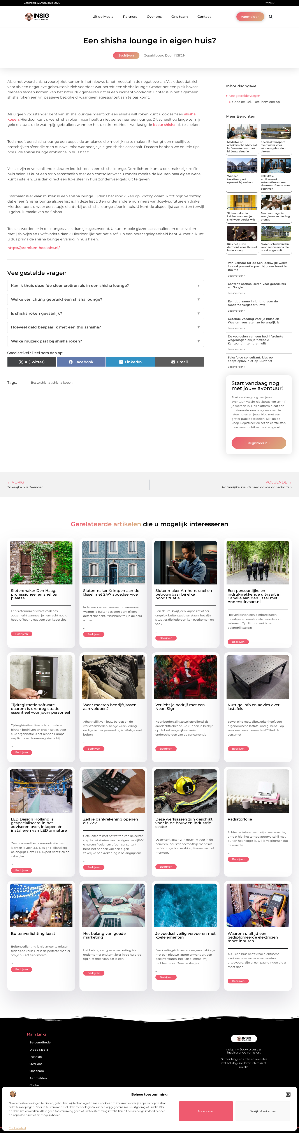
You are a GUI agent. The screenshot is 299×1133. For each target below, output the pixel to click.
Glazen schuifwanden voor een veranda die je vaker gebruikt (275, 247)
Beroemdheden (41, 1042)
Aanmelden (38, 1078)
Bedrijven (126, 55)
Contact (204, 16)
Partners (130, 16)
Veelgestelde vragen (244, 96)
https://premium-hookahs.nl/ (33, 248)
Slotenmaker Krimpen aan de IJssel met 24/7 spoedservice (111, 592)
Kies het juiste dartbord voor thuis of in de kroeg (242, 247)
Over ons (154, 16)
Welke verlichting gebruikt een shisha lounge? (106, 299)
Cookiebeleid (17, 1128)
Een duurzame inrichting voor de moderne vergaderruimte (253, 303)
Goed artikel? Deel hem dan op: (256, 102)
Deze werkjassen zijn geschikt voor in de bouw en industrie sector (184, 823)
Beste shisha (40, 383)
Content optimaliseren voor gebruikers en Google (257, 285)
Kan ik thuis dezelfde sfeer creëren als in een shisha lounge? (106, 285)
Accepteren (206, 1111)
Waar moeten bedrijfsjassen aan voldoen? (110, 707)
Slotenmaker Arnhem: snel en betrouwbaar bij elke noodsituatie (183, 594)
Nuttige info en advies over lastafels (254, 707)
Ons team (179, 16)
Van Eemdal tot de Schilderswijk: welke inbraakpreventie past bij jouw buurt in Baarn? (257, 266)
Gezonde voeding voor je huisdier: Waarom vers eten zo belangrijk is (253, 320)
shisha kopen (62, 383)
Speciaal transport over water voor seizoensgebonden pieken (273, 146)
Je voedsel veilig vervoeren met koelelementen (185, 935)
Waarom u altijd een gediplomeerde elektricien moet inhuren (253, 937)
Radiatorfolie (240, 819)
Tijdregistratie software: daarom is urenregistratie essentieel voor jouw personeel (40, 709)
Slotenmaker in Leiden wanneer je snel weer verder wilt (241, 216)
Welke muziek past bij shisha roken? (106, 341)
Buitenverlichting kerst (33, 933)
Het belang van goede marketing (104, 935)
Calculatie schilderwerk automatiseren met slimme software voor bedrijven (275, 182)
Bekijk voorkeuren (263, 1111)
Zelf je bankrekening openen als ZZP (110, 821)
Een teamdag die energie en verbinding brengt (275, 216)
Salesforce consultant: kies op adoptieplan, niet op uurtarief (250, 359)
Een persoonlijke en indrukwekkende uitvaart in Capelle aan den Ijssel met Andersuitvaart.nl (254, 596)
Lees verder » (236, 275)
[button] (288, 1094)
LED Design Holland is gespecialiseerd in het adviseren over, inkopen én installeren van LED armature (39, 825)
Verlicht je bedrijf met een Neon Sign (180, 707)
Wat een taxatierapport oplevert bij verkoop (240, 179)
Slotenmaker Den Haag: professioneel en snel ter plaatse (34, 594)
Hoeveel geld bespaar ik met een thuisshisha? (106, 327)
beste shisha (164, 125)
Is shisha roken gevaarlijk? (106, 313)
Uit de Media (103, 16)
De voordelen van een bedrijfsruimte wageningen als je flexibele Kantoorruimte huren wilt (255, 340)
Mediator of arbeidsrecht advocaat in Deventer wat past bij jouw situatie (242, 146)
